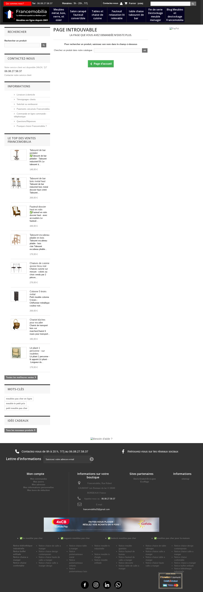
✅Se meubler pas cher (31, 538)
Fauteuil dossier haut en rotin (38, 208)
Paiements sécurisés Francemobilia (32, 109)
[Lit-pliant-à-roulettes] (19, 352)
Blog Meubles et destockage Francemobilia (174, 15)
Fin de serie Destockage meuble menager (155, 15)
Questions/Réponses (26, 121)
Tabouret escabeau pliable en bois (39, 236)
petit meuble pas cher (16, 408)
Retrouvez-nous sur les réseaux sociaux (152, 451)
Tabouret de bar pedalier (38, 151)
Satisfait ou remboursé (26, 104)
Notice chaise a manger (185, 563)
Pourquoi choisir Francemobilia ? (31, 126)
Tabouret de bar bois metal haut (38, 180)
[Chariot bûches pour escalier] (19, 324)
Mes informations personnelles (38, 487)
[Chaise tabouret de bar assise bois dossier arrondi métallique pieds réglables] (19, 183)
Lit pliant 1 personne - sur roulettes (37, 351)
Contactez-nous (110, 3)
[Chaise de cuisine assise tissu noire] (19, 268)
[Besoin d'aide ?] (101, 438)
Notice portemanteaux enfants (76, 563)
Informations (19, 86)
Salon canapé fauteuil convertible (78, 15)
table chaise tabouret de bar (136, 15)
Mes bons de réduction (38, 490)
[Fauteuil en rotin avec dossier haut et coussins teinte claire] (19, 211)
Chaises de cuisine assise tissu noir (39, 264)
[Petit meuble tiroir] (19, 296)
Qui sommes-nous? (15, 3)
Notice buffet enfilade (184, 566)
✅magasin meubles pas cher (75, 538)
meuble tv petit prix (15, 403)
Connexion (121, 4)
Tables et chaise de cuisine (97, 15)
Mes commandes (38, 479)
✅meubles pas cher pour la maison (172, 538)
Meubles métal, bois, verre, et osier (59, 15)
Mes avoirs (38, 482)
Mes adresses (38, 484)
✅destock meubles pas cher (122, 538)
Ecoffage (144, 482)
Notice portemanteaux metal (76, 554)
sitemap (185, 479)
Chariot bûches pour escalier (37, 321)
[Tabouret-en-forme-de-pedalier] (19, 155)
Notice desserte (126, 563)
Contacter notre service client (17, 75)
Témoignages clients (26, 99)
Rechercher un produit (15, 41)
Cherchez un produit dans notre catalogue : (73, 50)
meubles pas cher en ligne (19, 399)
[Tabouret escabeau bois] (19, 239)
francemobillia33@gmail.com (96, 509)
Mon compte (35, 474)
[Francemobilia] (26, 14)
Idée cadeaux (18, 420)
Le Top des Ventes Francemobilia (22, 140)
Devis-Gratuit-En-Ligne (145, 479)
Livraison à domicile (25, 95)
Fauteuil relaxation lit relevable (117, 15)
